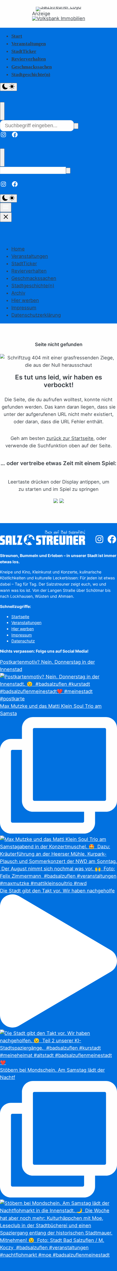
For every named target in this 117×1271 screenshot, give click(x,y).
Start (16, 36)
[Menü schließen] (6, 217)
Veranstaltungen (28, 43)
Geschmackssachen (31, 67)
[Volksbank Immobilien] (58, 18)
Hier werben (25, 300)
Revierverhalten (28, 59)
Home (18, 249)
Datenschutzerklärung (36, 315)
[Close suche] (2, 111)
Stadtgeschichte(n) (30, 74)
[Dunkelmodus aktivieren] (8, 87)
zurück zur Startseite (69, 438)
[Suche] (76, 126)
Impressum (23, 307)
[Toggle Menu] (5, 207)
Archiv (18, 293)
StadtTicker (23, 51)
